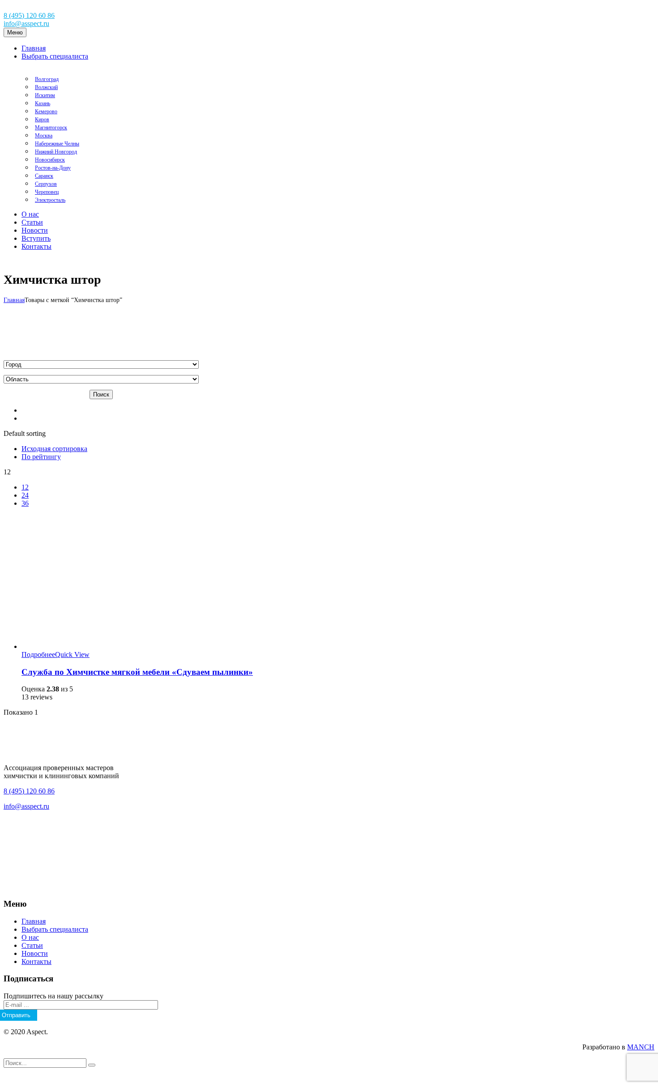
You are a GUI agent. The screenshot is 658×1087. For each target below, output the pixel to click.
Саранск (44, 176)
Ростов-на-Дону (53, 168)
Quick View (72, 654)
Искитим (45, 95)
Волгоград (47, 79)
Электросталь (50, 200)
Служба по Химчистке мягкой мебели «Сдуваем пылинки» (137, 672)
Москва (43, 135)
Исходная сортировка (54, 448)
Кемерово (46, 111)
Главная (14, 300)
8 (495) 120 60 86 (29, 15)
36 (25, 503)
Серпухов (46, 184)
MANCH (640, 1047)
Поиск (101, 394)
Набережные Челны (57, 144)
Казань (42, 103)
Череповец (47, 192)
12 (25, 487)
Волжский (46, 87)
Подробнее (38, 654)
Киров (42, 119)
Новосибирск (50, 160)
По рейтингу (41, 456)
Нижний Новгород (56, 152)
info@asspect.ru (26, 23)
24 (25, 495)
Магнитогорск (51, 127)
